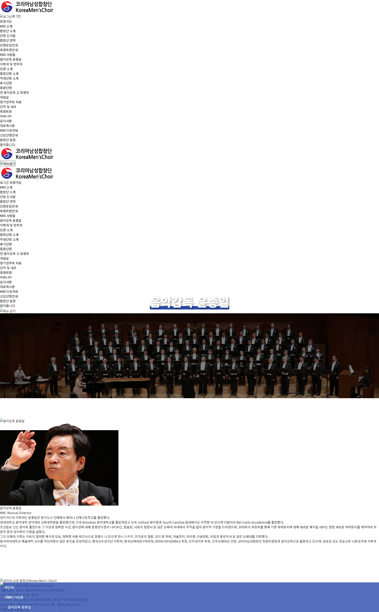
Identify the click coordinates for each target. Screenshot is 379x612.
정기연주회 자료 (11, 101)
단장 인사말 (8, 35)
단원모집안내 (9, 45)
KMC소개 (6, 26)
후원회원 (6, 111)
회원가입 (6, 21)
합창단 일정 (8, 139)
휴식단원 (6, 83)
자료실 (4, 97)
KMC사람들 (7, 54)
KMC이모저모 (9, 130)
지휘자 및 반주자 (11, 64)
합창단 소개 (8, 30)
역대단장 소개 (9, 78)
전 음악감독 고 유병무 (14, 92)
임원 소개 (6, 68)
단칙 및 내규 (8, 106)
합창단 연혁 (8, 40)
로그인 (16, 16)
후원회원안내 (9, 49)
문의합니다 (7, 144)
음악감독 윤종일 (11, 59)
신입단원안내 (9, 135)
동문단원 (6, 87)
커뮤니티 (6, 116)
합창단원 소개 (9, 73)
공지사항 (6, 120)
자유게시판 (7, 125)
